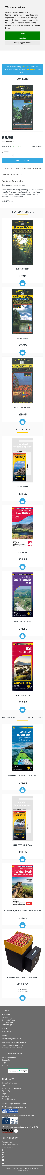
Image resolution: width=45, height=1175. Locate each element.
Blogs (4, 1094)
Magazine (5, 1096)
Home (4, 1086)
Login (4, 1063)
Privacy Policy (7, 1091)
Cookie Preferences (9, 1083)
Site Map (5, 1065)
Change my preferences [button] (22, 43)
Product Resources (9, 1099)
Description (8, 168)
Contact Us (6, 1060)
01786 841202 (7, 1032)
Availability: (11, 146)
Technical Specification (28, 168)
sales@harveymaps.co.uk (11, 1039)
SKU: (34, 146)
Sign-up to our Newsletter (12, 1088)
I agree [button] (22, 33)
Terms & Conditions (9, 1057)
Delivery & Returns (12, 175)
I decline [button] (22, 38)
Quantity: (5, 152)
